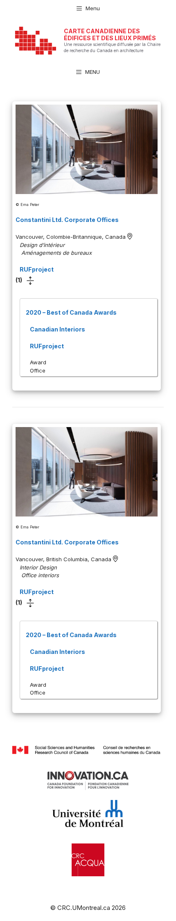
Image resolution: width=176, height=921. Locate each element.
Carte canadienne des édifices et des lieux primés (110, 34)
